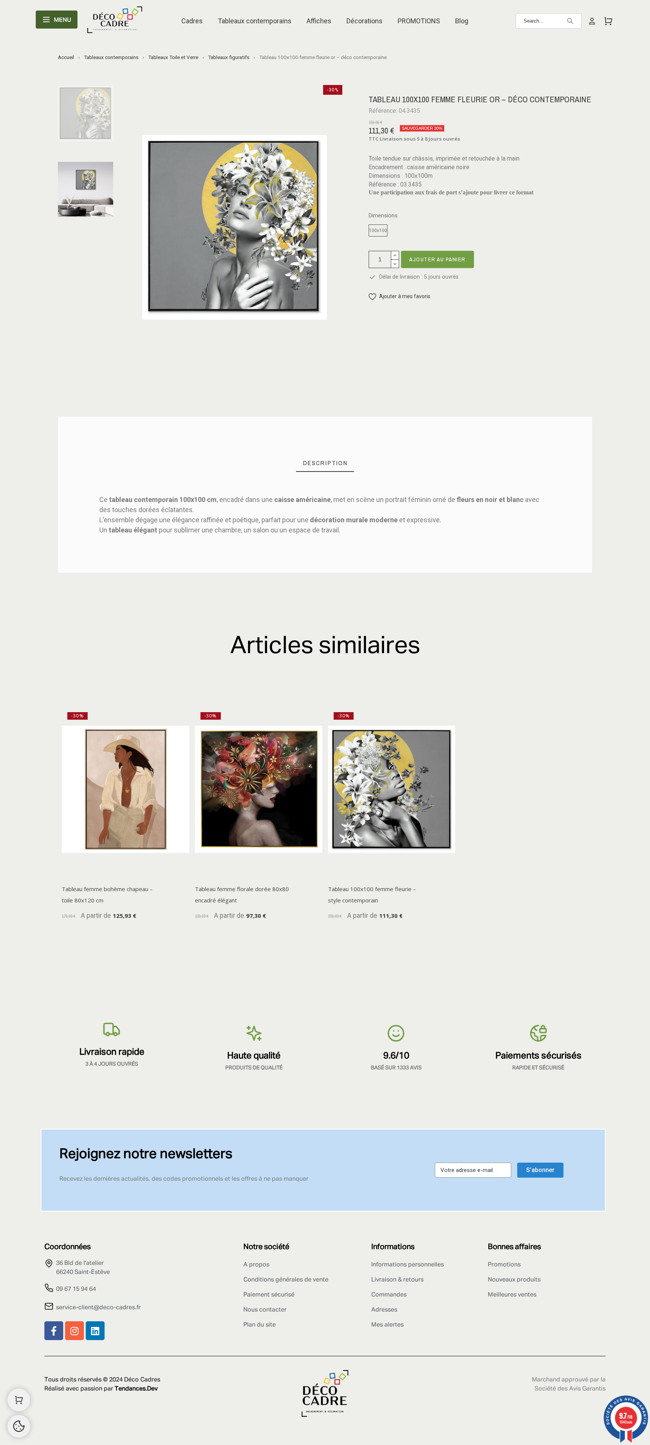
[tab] (325, 463)
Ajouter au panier (437, 259)
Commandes (389, 1295)
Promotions (504, 1265)
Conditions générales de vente (285, 1280)
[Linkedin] (95, 1330)
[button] (399, 296)
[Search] (570, 21)
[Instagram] (74, 1330)
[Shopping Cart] (19, 1400)
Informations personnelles (407, 1265)
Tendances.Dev (136, 1389)
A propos (256, 1265)
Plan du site (259, 1325)
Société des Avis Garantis (570, 1389)
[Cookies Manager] (19, 1426)
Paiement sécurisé (269, 1295)
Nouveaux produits (514, 1280)
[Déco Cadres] (115, 21)
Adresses (384, 1310)
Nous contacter (265, 1310)
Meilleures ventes (512, 1295)
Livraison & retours (397, 1280)
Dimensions (383, 215)
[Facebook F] (53, 1330)
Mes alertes (387, 1325)
